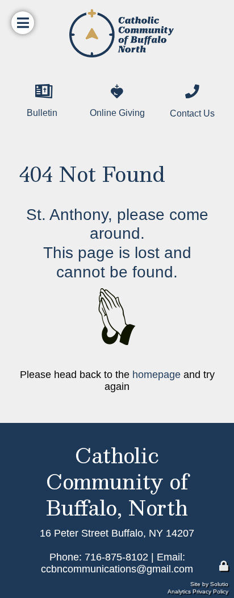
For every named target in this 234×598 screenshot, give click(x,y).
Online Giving (111, 81)
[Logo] (117, 33)
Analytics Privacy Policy (198, 591)
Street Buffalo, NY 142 (130, 533)
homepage (156, 374)
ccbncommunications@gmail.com (117, 569)
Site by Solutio (209, 584)
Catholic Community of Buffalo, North (117, 481)
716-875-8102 (116, 557)
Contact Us (181, 81)
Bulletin (24, 81)
